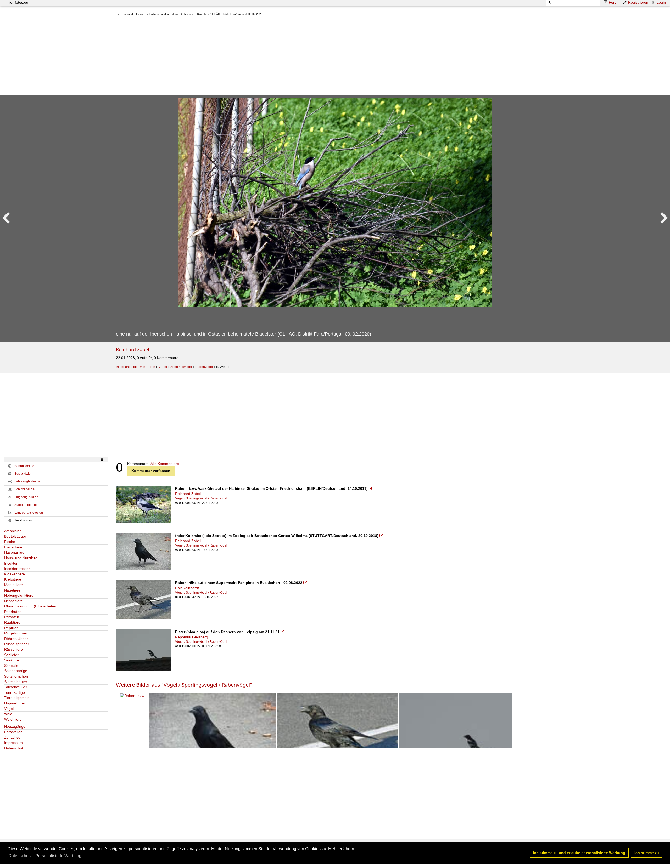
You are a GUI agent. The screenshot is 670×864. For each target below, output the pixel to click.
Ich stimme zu (646, 853)
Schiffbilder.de (24, 489)
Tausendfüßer (15, 687)
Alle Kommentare (164, 464)
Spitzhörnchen (16, 676)
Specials (11, 665)
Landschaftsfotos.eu (28, 512)
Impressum (13, 743)
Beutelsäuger (15, 536)
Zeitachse (12, 737)
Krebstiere (12, 579)
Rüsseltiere (13, 649)
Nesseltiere (13, 601)
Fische (9, 541)
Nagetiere (12, 590)
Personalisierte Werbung (58, 856)
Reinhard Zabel (132, 349)
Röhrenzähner (16, 638)
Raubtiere (12, 622)
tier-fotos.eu (18, 2)
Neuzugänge (14, 726)
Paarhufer (12, 612)
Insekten (11, 563)
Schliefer (11, 655)
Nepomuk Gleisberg (191, 637)
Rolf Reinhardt (187, 588)
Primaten (11, 617)
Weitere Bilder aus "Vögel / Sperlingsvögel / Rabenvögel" (184, 684)
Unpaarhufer (14, 703)
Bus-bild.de (22, 473)
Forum (614, 2)
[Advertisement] (273, 56)
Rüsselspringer (16, 644)
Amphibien (13, 531)
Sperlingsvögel (181, 367)
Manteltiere (13, 585)
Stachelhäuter (15, 682)
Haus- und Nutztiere (20, 558)
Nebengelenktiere (19, 595)
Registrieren (638, 2)
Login (661, 2)
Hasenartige (14, 552)
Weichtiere (13, 719)
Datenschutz (14, 748)
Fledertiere (13, 547)
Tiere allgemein (17, 698)
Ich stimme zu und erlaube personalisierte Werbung (579, 853)
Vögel (163, 367)
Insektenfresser (17, 568)
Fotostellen (13, 732)
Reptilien (11, 628)
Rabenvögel (204, 367)
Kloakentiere (14, 574)
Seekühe (11, 660)
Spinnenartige (15, 671)
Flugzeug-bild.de (26, 497)
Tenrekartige (14, 692)
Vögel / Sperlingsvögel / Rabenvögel (201, 498)
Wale (8, 714)
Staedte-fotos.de (26, 505)
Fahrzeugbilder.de (27, 481)
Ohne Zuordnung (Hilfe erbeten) (31, 606)
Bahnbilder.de (24, 466)
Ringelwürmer (15, 633)
